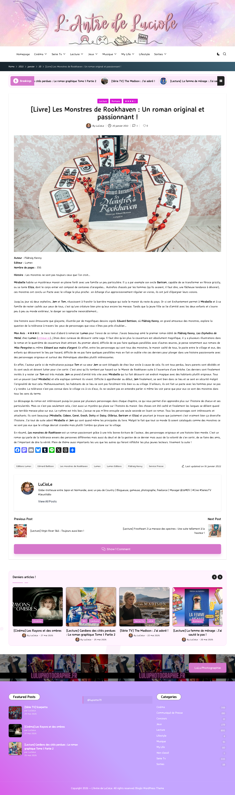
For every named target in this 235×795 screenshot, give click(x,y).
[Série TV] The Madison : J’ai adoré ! (78, 81)
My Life (161, 747)
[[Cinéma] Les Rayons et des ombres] (15, 730)
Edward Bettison (46, 466)
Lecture (103, 101)
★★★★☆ (130, 101)
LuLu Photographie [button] (208, 668)
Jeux (188, 621)
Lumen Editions (114, 466)
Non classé (163, 752)
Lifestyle (161, 735)
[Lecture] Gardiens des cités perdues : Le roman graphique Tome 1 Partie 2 (37, 632)
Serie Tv (86, 621)
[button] (47, 501)
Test (207, 621)
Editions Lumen (24, 466)
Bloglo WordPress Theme (149, 788)
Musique (161, 741)
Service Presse (156, 466)
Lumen (97, 466)
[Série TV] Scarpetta (35, 707)
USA (97, 621)
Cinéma (161, 707)
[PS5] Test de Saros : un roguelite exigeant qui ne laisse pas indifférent (197, 632)
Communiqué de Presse (170, 712)
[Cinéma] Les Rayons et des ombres (44, 726)
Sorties (160, 764)
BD (31, 621)
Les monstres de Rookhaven (74, 466)
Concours (162, 718)
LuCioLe (45, 484)
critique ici (44, 338)
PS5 (198, 621)
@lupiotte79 (94, 700)
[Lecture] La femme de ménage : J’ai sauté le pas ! (146, 81)
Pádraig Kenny (135, 466)
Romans (116, 101)
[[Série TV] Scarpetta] (15, 712)
